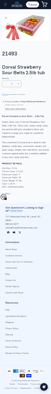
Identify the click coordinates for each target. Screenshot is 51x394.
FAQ (7, 310)
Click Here (16, 210)
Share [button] (7, 193)
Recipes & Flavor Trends (17, 353)
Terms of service (11, 388)
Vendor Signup (12, 286)
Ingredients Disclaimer (15, 316)
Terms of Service (13, 341)
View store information (15, 109)
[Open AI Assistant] (44, 387)
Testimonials (11, 268)
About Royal (11, 249)
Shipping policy (26, 388)
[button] (5, 5)
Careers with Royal (14, 293)
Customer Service (13, 256)
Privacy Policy (11, 328)
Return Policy (11, 347)
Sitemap (9, 334)
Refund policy (23, 384)
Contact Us (10, 280)
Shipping (5, 94)
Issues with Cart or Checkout (19, 262)
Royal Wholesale (24, 380)
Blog (7, 274)
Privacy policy (36, 384)
